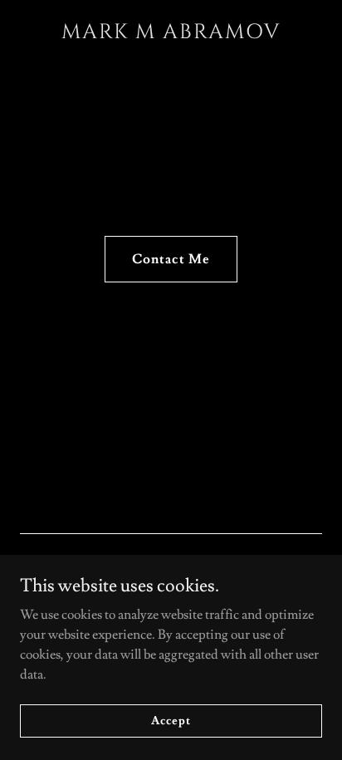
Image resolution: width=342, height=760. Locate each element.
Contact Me (170, 259)
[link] (171, 34)
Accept (170, 720)
